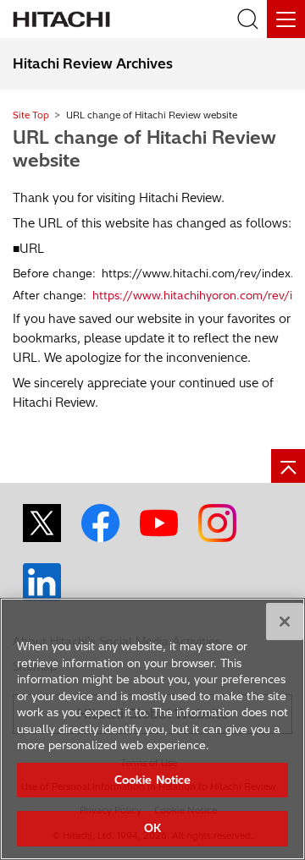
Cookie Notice (152, 779)
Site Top (31, 115)
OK (152, 828)
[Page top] (288, 466)
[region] (152, 729)
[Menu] (286, 19)
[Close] (284, 621)
